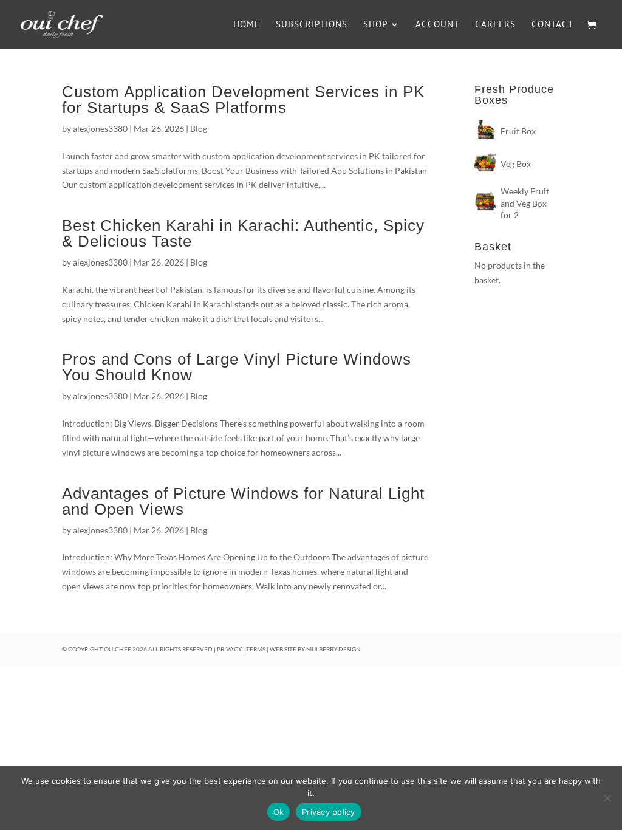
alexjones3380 (100, 128)
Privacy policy (328, 812)
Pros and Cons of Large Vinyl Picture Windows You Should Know (236, 367)
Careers (495, 25)
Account (437, 25)
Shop (375, 25)
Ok (278, 812)
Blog (198, 128)
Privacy (229, 649)
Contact (552, 25)
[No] (607, 798)
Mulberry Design (333, 649)
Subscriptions (311, 25)
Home (246, 25)
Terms (255, 649)
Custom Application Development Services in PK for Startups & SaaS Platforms (243, 100)
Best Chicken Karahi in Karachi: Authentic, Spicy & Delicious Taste (243, 233)
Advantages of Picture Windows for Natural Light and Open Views (243, 501)
